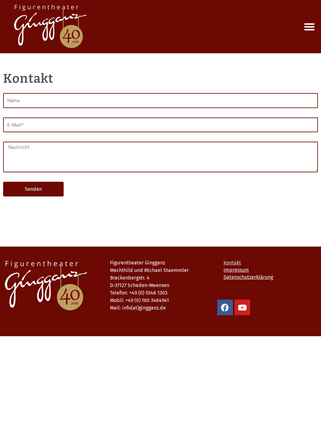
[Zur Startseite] (53, 286)
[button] (309, 26)
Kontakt (232, 263)
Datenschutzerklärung (248, 277)
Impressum (236, 270)
